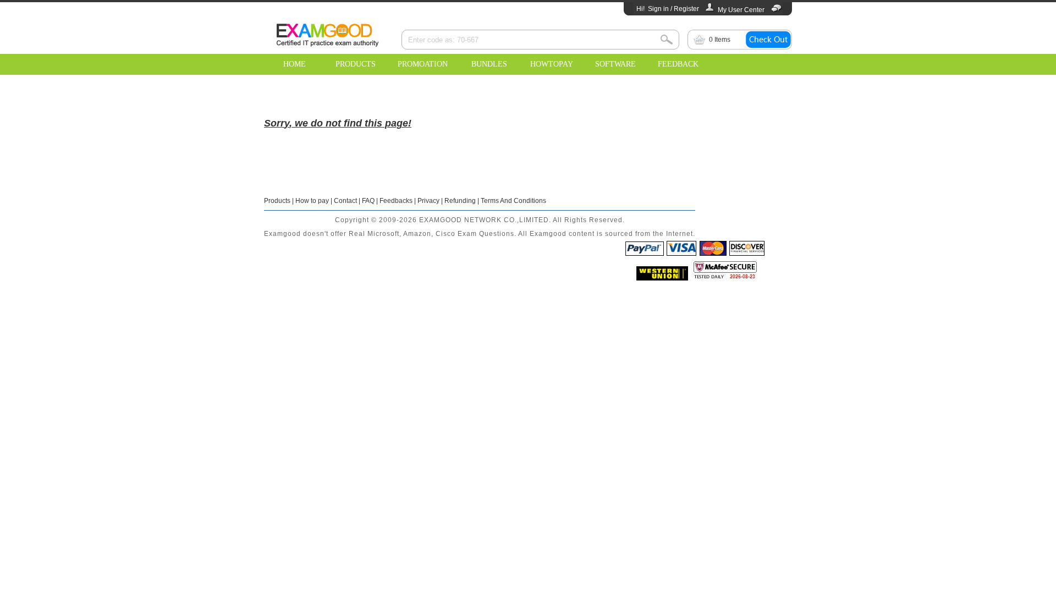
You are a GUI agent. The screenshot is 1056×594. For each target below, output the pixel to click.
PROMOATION (423, 64)
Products (277, 201)
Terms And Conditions (513, 201)
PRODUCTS (356, 64)
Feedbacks (396, 201)
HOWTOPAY (551, 64)
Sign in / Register (673, 9)
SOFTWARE (615, 64)
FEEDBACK (678, 64)
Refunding (460, 201)
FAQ (368, 201)
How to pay (312, 201)
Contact (345, 201)
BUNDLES (489, 64)
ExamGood (327, 33)
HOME (294, 64)
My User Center (741, 10)
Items (719, 39)
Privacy (428, 201)
